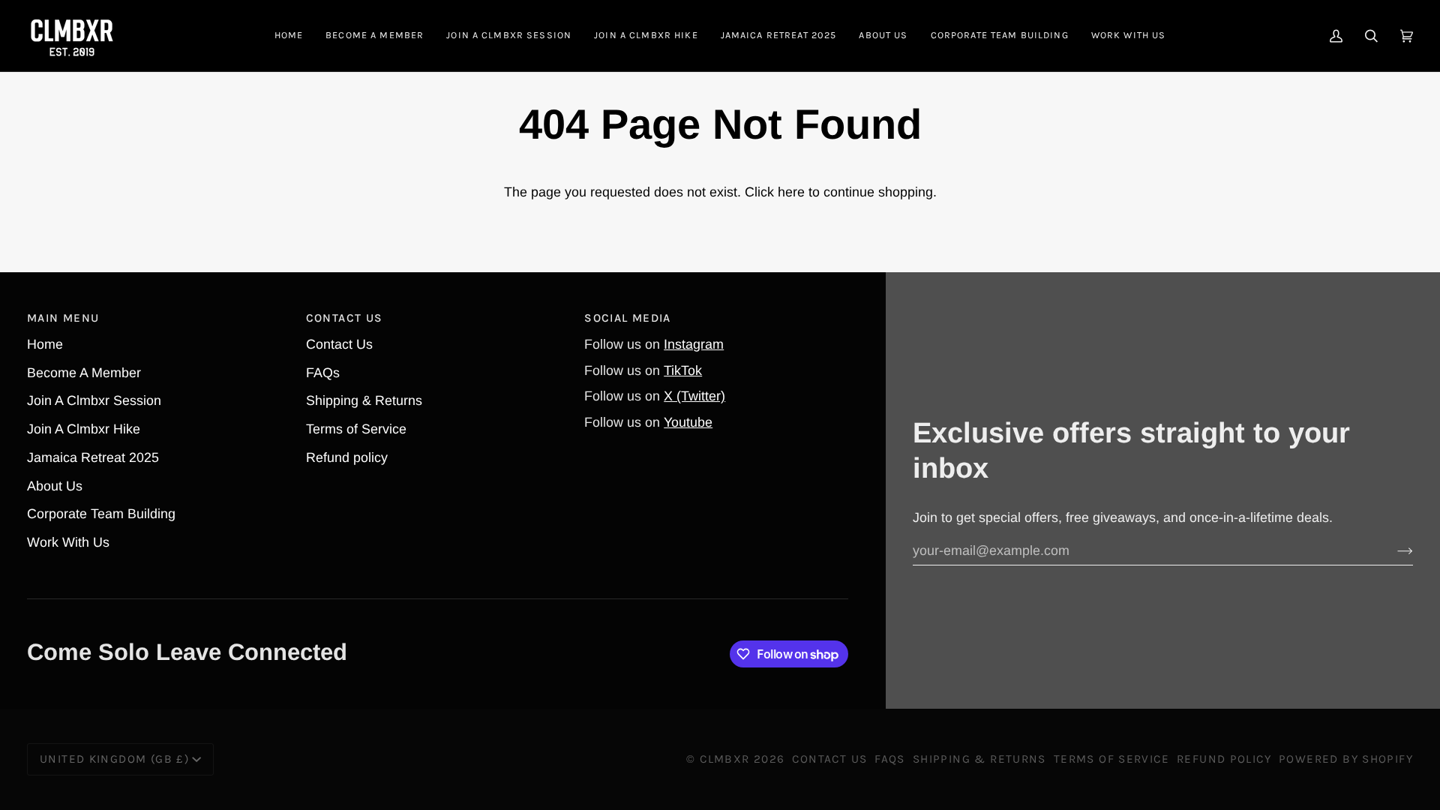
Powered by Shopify (1346, 759)
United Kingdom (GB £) (114, 759)
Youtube (688, 422)
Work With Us (68, 542)
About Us (54, 486)
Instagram (694, 344)
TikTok (683, 370)
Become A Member (84, 372)
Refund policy (347, 457)
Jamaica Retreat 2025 (93, 457)
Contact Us (339, 344)
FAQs (323, 372)
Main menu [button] (63, 318)
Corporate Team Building (101, 513)
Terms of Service (356, 429)
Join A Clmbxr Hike (83, 429)
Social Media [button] (627, 318)
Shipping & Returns (364, 400)
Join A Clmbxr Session (94, 400)
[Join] (1393, 550)
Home (45, 344)
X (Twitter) (694, 396)
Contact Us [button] (344, 318)
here (791, 192)
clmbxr (724, 759)
